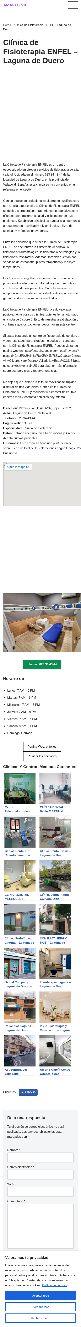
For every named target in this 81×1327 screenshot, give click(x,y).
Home (7, 24)
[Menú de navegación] (73, 5)
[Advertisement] (40, 119)
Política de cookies (54, 1285)
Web (10, 1184)
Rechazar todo (40, 1318)
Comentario (16, 1201)
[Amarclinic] (15, 5)
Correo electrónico (20, 1167)
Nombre (13, 1150)
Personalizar (40, 1306)
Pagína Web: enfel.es (42, 746)
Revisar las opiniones (42, 756)
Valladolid (28, 1092)
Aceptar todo (40, 1295)
